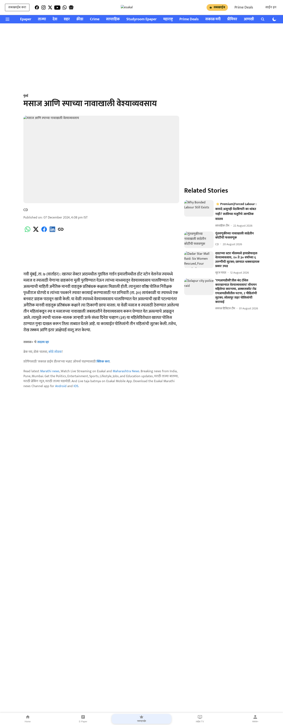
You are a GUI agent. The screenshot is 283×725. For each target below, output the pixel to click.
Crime (94, 19)
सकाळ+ (255, 721)
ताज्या (42, 19)
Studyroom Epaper (141, 19)
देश (55, 19)
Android (61, 386)
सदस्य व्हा (43, 342)
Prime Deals (244, 7)
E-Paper (83, 721)
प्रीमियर (232, 19)
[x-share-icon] (36, 231)
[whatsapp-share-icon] (27, 231)
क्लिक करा (103, 361)
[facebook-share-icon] (44, 231)
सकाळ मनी (213, 19)
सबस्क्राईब (219, 7)
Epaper (25, 19)
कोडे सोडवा (55, 352)
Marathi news (49, 371)
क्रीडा (79, 19)
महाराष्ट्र (168, 19)
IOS (76, 386)
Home (28, 721)
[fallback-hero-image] (199, 208)
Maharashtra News (126, 371)
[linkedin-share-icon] (52, 231)
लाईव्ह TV (200, 721)
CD (25, 210)
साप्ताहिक (113, 19)
